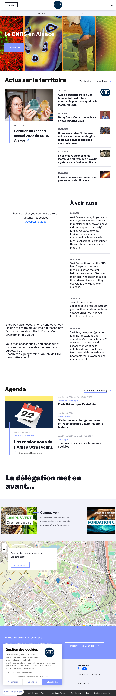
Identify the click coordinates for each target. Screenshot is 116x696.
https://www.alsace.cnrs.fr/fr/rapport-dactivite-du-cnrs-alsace (29, 116)
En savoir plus (20, 565)
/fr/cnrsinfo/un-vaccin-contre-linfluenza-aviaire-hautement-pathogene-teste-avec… (84, 136)
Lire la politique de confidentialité (19, 672)
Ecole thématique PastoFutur (84, 402)
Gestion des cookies (102, 693)
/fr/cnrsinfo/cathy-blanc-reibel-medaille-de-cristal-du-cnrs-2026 (84, 117)
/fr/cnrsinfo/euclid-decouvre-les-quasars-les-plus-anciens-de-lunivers (84, 176)
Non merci (13, 682)
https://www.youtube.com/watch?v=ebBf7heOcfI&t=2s (90, 344)
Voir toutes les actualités (93, 81)
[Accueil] (58, 5)
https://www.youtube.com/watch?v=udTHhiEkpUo (90, 273)
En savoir (12, 48)
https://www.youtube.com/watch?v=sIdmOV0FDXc (90, 230)
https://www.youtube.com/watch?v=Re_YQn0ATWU (90, 307)
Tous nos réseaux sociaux (89, 674)
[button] (58, 581)
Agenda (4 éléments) (95, 390)
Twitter (79, 668)
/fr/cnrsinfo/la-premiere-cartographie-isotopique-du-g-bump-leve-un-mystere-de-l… (84, 157)
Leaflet (88, 625)
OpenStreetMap (100, 625)
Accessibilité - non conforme (34, 693)
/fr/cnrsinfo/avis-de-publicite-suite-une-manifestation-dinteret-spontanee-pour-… (84, 99)
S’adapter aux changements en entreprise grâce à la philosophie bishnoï (84, 420)
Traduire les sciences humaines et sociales (84, 441)
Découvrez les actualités (82, 646)
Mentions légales (58, 693)
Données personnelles (80, 693)
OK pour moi (52, 682)
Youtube (84, 668)
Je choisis (32, 682)
